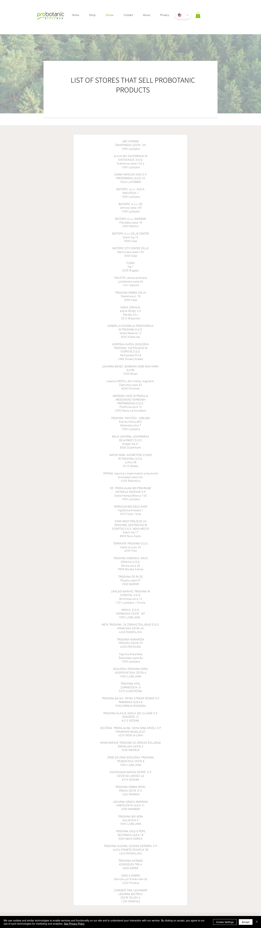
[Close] (257, 922)
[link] (197, 15)
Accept (245, 922)
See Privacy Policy (74, 923)
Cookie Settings (225, 922)
